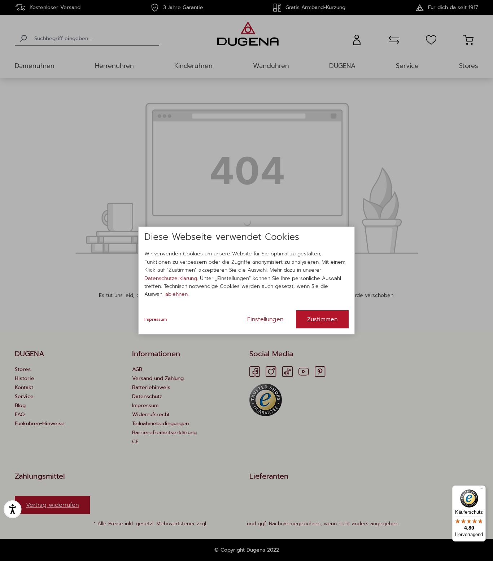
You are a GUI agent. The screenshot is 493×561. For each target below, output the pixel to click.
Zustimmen (322, 319)
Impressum (155, 319)
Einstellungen (265, 319)
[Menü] (481, 490)
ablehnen (176, 294)
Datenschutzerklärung (170, 278)
